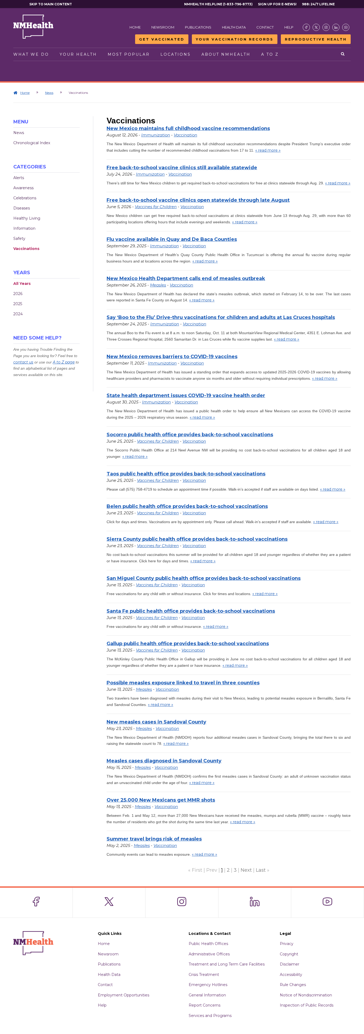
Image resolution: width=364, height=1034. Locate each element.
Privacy (286, 943)
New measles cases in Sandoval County (156, 722)
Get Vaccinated (161, 39)
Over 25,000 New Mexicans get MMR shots (161, 800)
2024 (18, 314)
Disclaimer (289, 964)
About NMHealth (225, 54)
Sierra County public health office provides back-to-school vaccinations (197, 539)
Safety (19, 238)
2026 (17, 293)
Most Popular (129, 54)
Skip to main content (50, 4)
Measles (158, 285)
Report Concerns (204, 1005)
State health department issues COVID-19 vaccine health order (186, 395)
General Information (207, 995)
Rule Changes (293, 984)
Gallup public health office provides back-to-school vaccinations (188, 644)
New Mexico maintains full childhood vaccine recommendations (188, 128)
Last (261, 870)
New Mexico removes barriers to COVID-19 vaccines (172, 357)
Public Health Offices (208, 943)
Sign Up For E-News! (277, 4)
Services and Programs (210, 1015)
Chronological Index (31, 142)
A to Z (270, 54)
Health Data (234, 27)
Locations (175, 54)
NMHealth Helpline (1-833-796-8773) (218, 4)
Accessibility (291, 974)
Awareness (23, 187)
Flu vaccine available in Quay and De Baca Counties (172, 239)
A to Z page (64, 362)
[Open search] (343, 54)
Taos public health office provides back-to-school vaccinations (186, 474)
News (49, 93)
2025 (17, 303)
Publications (198, 27)
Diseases (21, 208)
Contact (265, 27)
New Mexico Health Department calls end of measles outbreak (186, 278)
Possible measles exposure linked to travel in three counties (183, 683)
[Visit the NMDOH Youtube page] (346, 27)
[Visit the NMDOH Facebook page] (306, 27)
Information (24, 228)
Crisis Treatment (204, 974)
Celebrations (24, 198)
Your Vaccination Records (234, 39)
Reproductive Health (316, 39)
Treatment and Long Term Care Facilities (227, 964)
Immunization (155, 135)
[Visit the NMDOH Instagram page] (326, 27)
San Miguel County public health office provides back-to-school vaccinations (204, 578)
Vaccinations (26, 248)
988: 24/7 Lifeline (318, 4)
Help (288, 27)
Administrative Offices (209, 954)
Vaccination (185, 135)
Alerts (18, 177)
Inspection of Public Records (306, 1005)
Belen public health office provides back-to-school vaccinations (187, 506)
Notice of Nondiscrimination (306, 995)
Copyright (289, 954)
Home (135, 27)
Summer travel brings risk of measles (154, 839)
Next (246, 870)
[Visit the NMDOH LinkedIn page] (336, 27)
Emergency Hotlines (208, 984)
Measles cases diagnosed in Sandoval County (164, 761)
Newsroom (162, 27)
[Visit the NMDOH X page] (316, 27)
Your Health (78, 54)
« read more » (268, 150)
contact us (23, 362)
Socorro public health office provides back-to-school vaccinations (190, 435)
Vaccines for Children (156, 206)
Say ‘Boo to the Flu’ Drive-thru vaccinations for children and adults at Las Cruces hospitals (221, 317)
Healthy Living (26, 218)
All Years (22, 283)
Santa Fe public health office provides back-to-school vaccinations (191, 611)
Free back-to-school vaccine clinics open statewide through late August (198, 200)
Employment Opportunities (123, 995)
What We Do (31, 54)
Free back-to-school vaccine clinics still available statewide (182, 168)
